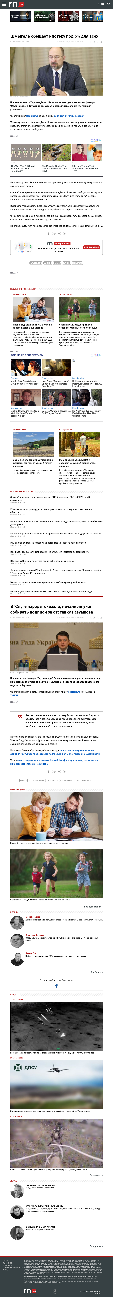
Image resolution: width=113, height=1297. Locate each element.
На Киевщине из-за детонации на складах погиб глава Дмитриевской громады (51, 591)
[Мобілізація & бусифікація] (44, 21)
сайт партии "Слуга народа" (69, 116)
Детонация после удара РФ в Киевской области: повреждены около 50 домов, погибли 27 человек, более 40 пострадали (55, 572)
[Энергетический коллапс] (20, 21)
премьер (47, 263)
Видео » (14, 994)
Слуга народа (36, 263)
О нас (5, 1261)
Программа (77, 263)
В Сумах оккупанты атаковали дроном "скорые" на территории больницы (48, 582)
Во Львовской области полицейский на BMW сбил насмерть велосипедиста (49, 552)
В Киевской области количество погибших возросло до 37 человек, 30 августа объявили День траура (56, 523)
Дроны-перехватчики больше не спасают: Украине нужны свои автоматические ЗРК (64, 920)
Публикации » (17, 789)
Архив (5, 1270)
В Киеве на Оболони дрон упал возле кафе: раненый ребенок (42, 561)
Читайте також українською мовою (70, 42)
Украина (23, 780)
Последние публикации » (23, 289)
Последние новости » (21, 491)
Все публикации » (93, 906)
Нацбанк (66, 263)
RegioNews (32, 116)
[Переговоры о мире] (68, 21)
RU (102, 4)
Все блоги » (97, 972)
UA (98, 4)
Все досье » (96, 1246)
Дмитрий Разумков (84, 780)
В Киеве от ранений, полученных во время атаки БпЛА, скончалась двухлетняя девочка (55, 533)
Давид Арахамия (36, 780)
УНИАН (14, 695)
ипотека (57, 263)
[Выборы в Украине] (92, 21)
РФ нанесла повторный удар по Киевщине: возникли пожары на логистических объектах (51, 511)
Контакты (7, 1263)
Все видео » (96, 1175)
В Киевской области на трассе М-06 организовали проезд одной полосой (48, 542)
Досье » (14, 1181)
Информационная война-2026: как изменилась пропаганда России (55, 956)
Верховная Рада (66, 780)
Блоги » (14, 912)
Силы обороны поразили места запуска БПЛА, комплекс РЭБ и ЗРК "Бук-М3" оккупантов (50, 499)
